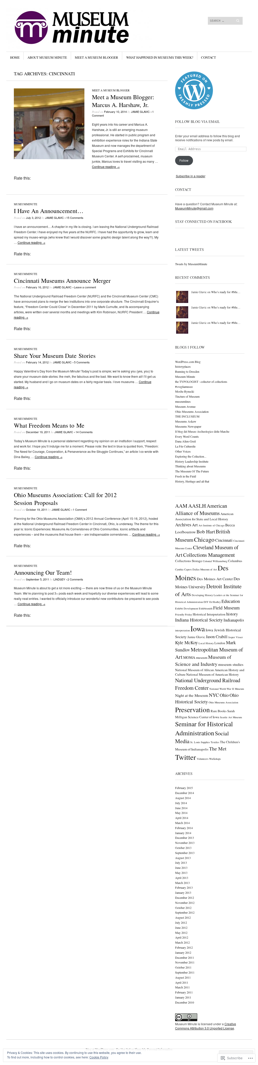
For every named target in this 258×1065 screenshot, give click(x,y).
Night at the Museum (191, 695)
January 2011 (183, 997)
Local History (206, 643)
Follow (183, 160)
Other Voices (183, 451)
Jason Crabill (217, 636)
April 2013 (181, 878)
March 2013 (182, 883)
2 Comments (75, 579)
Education (230, 601)
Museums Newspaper (188, 426)
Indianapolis (233, 620)
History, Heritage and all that (192, 481)
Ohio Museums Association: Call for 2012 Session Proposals (65, 499)
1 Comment (80, 509)
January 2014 (183, 833)
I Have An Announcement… (48, 211)
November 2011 (185, 962)
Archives (183, 525)
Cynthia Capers (183, 569)
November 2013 (185, 843)
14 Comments (84, 432)
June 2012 (181, 927)
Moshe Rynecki (184, 391)
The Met (217, 748)
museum (201, 657)
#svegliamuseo (184, 387)
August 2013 (183, 858)
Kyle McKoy (186, 642)
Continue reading (106, 166)
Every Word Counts (187, 436)
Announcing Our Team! (43, 572)
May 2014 (181, 813)
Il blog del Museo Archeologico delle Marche (202, 431)
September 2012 (185, 912)
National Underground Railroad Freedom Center (207, 684)
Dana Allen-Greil (185, 441)
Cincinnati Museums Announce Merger (62, 281)
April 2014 (181, 818)
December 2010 (184, 1002)
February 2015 (184, 788)
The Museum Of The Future (192, 471)
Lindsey (59, 579)
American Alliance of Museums (201, 509)
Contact (208, 57)
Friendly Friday (183, 614)
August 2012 (183, 917)
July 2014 (181, 803)
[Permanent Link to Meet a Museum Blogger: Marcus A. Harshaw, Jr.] (49, 158)
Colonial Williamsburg (215, 561)
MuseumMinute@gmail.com (194, 208)
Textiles (215, 742)
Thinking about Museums (190, 466)
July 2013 (181, 863)
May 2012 (181, 933)
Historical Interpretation (209, 614)
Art (195, 525)
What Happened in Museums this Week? (159, 57)
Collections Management (209, 554)
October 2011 (183, 967)
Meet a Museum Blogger (96, 57)
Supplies (205, 742)
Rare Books (219, 711)
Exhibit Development (186, 608)
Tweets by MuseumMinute (191, 264)
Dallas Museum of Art (204, 569)
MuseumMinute (25, 204)
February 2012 (184, 947)
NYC (214, 695)
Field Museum (226, 608)
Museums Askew (185, 421)
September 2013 (185, 853)
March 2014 (182, 823)
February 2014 (184, 828)
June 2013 (181, 868)
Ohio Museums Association (192, 411)
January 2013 (183, 892)
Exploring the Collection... (190, 456)
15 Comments (74, 218)
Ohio (224, 695)
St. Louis (195, 742)
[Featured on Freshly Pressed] (194, 108)
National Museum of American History (212, 674)
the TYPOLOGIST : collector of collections (201, 382)
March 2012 (182, 942)
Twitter (185, 757)
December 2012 (184, 898)
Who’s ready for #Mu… (225, 292)
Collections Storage (188, 561)
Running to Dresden (187, 371)
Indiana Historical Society (199, 620)
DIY (206, 602)
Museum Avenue (185, 406)
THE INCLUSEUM (187, 416)
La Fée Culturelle (185, 446)
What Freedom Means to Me (49, 425)
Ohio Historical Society (207, 698)
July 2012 (181, 922)
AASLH (197, 505)
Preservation (192, 709)
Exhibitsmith (205, 608)
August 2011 (183, 977)
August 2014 (183, 798)
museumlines (183, 401)
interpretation (182, 630)
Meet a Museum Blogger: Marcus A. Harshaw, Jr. (123, 101)
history (232, 614)
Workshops (215, 759)
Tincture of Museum (187, 396)
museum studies (230, 664)
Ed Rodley (215, 602)
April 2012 (181, 937)
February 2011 (184, 992)
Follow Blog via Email (197, 121)
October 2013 (183, 848)
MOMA (189, 657)
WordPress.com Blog (188, 362)
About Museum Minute (47, 57)
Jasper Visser (235, 637)
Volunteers (202, 759)
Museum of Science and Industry (203, 660)
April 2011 (181, 982)
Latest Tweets (189, 249)
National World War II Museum (226, 689)
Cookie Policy (98, 1057)
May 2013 (181, 873)
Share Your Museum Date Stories (54, 356)
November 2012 (185, 903)
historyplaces (183, 366)
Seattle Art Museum (231, 717)
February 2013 (184, 887)
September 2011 (185, 972)
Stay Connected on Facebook (203, 221)
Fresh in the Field (185, 476)
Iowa (197, 628)
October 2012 (183, 908)
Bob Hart (206, 531)
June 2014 (181, 808)
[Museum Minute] (91, 25)
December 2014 (184, 793)
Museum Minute (185, 376)
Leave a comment (85, 287)
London (219, 643)
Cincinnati (224, 540)
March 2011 (182, 987)
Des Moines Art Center (215, 578)
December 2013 (184, 838)
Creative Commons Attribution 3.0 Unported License (205, 1026)
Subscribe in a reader (190, 176)
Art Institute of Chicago (211, 525)
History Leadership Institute (191, 461)
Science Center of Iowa (203, 717)
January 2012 (183, 952)
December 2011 (184, 957)
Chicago (204, 539)
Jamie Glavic (140, 112)
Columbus (235, 561)
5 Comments (82, 362)
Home (15, 57)
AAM (181, 505)
